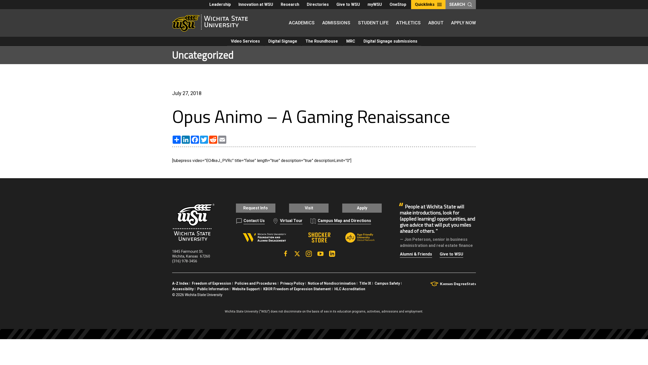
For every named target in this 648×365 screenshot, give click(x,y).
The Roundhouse (322, 41)
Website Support (246, 289)
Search (457, 4)
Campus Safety (387, 283)
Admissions (336, 22)
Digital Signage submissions (390, 41)
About (435, 22)
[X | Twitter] (297, 254)
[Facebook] (285, 254)
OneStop (398, 4)
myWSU (375, 4)
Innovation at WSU (255, 4)
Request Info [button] (255, 208)
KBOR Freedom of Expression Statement (297, 289)
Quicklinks (425, 4)
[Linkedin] (332, 254)
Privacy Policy (292, 283)
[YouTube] (320, 254)
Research (290, 4)
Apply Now (463, 22)
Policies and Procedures (256, 283)
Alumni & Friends (416, 254)
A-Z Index (180, 283)
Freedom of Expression (211, 283)
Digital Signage (282, 41)
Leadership (220, 4)
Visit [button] (309, 208)
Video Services (245, 41)
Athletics (408, 22)
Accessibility (183, 289)
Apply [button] (362, 208)
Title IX (365, 283)
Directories (318, 4)
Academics (302, 22)
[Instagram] (309, 254)
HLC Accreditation (349, 289)
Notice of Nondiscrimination (332, 283)
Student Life (373, 22)
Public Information (213, 289)
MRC (350, 41)
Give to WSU (348, 4)
